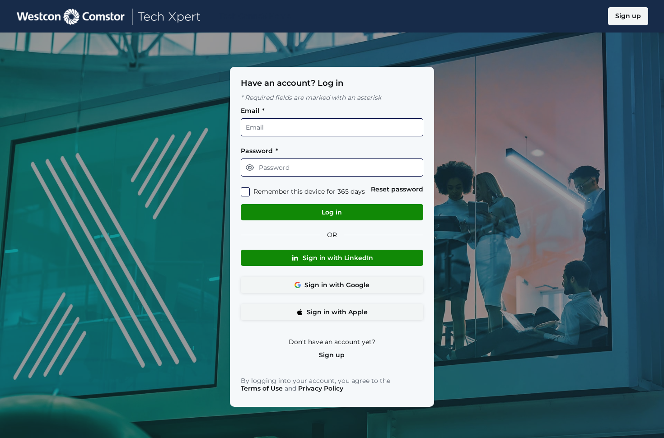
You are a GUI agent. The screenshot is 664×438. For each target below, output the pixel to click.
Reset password (397, 189)
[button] (249, 167)
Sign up (332, 355)
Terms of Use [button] (262, 388)
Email (253, 111)
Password (259, 151)
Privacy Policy (320, 388)
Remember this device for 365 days (309, 192)
